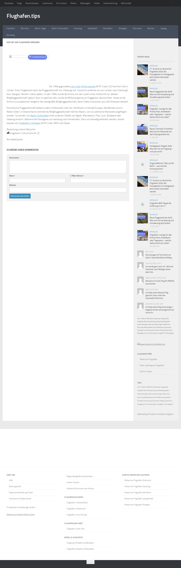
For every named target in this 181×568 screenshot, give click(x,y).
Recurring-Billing (142, 327)
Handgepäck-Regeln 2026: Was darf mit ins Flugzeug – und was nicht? (161, 149)
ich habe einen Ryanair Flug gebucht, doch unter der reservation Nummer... (156, 295)
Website (12, 185)
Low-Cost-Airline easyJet (82, 86)
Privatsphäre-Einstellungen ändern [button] (21, 507)
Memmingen (158, 324)
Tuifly (166, 333)
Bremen (150, 28)
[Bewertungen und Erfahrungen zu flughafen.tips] (151, 344)
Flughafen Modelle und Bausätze (80, 549)
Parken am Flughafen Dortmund (137, 480)
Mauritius (151, 324)
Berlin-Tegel (40, 28)
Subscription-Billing (158, 330)
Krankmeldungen (142, 324)
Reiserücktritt (152, 327)
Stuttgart (123, 28)
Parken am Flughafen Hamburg (137, 486)
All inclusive (61, 3)
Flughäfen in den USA (75, 529)
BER (148, 318)
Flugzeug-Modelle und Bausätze (80, 543)
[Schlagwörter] (169, 60)
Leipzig (163, 28)
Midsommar (166, 324)
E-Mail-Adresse (77, 176)
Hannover (137, 28)
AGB (11, 480)
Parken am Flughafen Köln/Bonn (137, 492)
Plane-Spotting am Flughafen (152, 365)
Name (12, 176)
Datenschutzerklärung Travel (21, 492)
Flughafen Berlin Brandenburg (146, 321)
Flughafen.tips (23, 16)
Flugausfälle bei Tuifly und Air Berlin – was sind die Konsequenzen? (162, 166)
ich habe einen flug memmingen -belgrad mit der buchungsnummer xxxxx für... (159, 310)
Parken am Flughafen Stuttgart (137, 505)
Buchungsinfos (15, 486)
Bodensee (157, 318)
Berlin (152, 318)
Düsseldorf (92, 28)
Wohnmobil (126, 3)
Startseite (9, 3)
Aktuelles (154, 66)
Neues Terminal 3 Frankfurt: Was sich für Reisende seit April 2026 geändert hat (161, 132)
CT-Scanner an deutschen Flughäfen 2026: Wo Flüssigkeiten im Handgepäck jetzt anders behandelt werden (162, 74)
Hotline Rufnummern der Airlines (80, 488)
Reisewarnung (161, 327)
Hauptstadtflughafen (163, 321)
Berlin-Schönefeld (60, 28)
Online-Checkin (146, 371)
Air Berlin (144, 318)
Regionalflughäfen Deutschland (79, 476)
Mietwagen (85, 3)
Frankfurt (10, 28)
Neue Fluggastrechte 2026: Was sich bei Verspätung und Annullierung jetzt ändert (162, 94)
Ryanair (169, 327)
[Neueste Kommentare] (160, 60)
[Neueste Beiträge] (142, 60)
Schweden (140, 330)
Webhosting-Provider (146, 414)
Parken (73, 3)
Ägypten (171, 333)
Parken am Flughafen (148, 359)
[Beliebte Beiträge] (151, 60)
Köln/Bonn (108, 28)
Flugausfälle (165, 318)
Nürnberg (10, 35)
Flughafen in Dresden (30, 123)
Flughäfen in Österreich (76, 508)
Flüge (19, 3)
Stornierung (148, 330)
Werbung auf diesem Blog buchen (21, 514)
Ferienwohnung (110, 3)
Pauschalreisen (32, 3)
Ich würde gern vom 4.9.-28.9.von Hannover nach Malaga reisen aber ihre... (159, 269)
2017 (138, 318)
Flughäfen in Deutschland (77, 502)
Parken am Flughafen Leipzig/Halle (138, 498)
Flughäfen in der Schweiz (77, 515)
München (25, 28)
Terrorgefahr (160, 333)
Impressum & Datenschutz (20, 498)
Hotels (97, 3)
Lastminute (47, 3)
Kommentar (14, 158)
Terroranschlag (151, 333)
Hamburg (78, 28)
